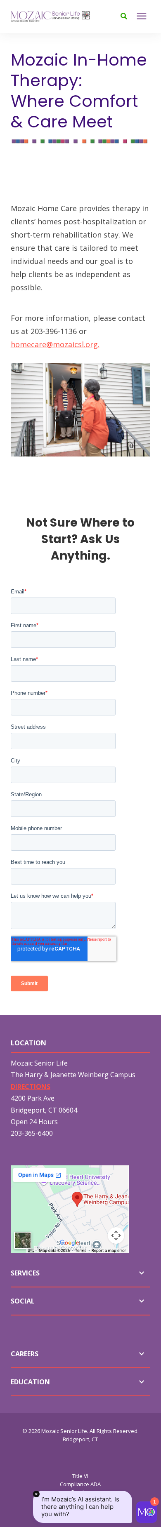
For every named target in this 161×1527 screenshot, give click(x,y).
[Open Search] (125, 16)
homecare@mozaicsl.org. (55, 344)
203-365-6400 (32, 1133)
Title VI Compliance (74, 1480)
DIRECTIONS (30, 1086)
